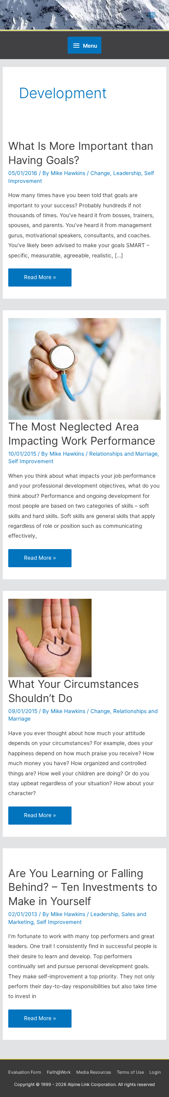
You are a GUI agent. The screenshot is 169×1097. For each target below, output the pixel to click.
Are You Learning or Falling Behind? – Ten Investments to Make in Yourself (82, 887)
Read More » (40, 274)
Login (155, 1072)
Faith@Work (59, 1072)
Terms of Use (130, 1072)
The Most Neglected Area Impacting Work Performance (81, 433)
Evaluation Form (24, 1072)
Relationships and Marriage (123, 454)
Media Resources (93, 1072)
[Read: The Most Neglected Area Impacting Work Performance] (84, 368)
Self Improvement (30, 461)
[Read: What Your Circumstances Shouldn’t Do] (50, 637)
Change (100, 173)
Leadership (127, 173)
